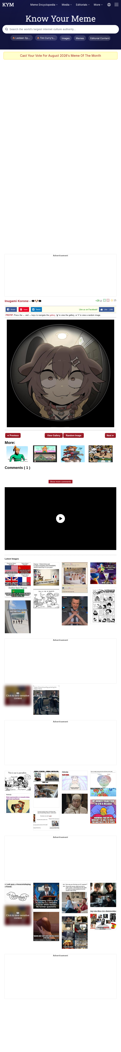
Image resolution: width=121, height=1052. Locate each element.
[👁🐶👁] (60, 373)
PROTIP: (9, 315)
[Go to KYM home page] (8, 5)
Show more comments (60, 481)
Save (25, 310)
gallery (52, 315)
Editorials (81, 4)
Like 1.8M (108, 310)
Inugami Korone (17, 301)
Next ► (110, 435)
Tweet (37, 310)
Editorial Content (100, 38)
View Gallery (53, 435)
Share (12, 310)
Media (65, 4)
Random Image (73, 435)
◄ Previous (13, 435)
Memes (80, 38)
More (97, 4)
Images (66, 38)
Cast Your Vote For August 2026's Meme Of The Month (60, 55)
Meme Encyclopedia (43, 4)
